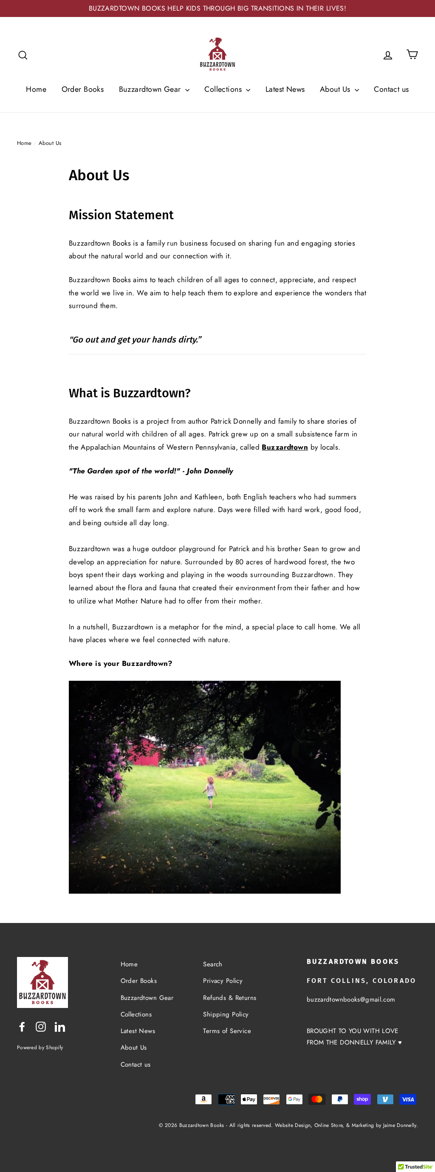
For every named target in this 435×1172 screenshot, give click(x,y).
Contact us (391, 89)
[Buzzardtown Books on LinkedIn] (60, 1026)
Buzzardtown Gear (151, 89)
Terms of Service (227, 1031)
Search (213, 964)
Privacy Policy (223, 980)
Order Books (83, 89)
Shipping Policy (226, 1014)
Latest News (285, 89)
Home (36, 89)
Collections (224, 89)
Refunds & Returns (229, 997)
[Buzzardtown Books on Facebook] (22, 1026)
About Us (336, 89)
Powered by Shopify (40, 1047)
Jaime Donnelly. (400, 1125)
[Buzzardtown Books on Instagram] (41, 1026)
